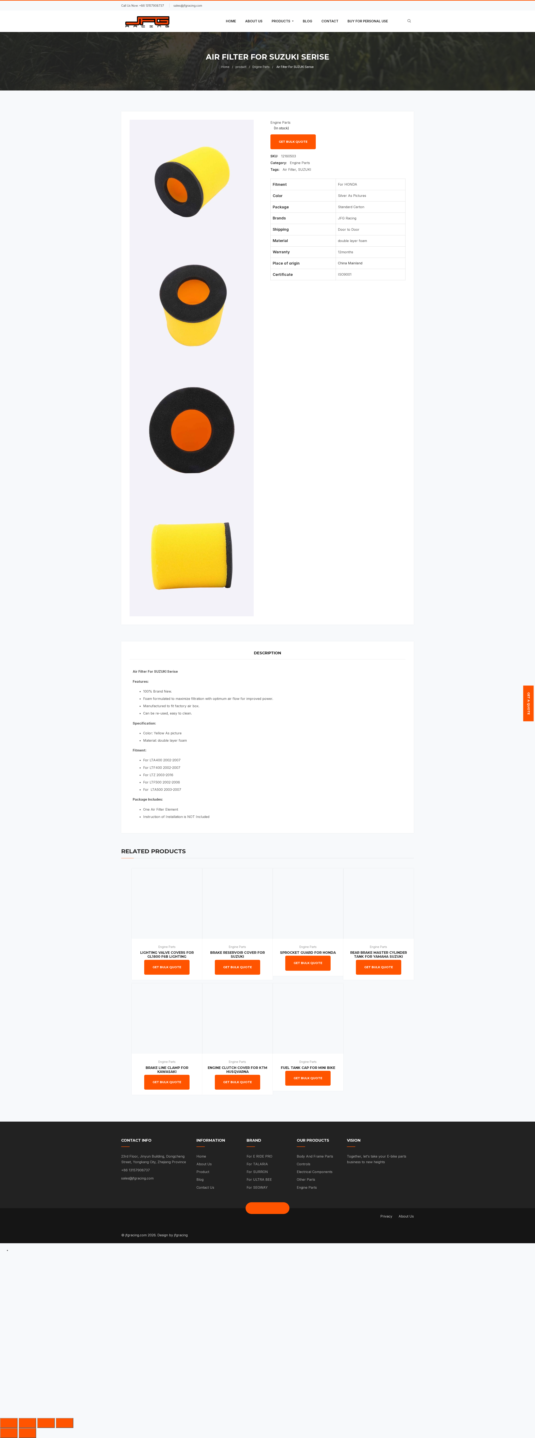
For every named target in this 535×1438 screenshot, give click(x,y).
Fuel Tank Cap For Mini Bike (308, 1068)
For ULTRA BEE (259, 1179)
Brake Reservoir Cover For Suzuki (237, 955)
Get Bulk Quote (293, 142)
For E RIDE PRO (259, 1156)
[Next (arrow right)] (27, 1433)
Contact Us (205, 1187)
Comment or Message (210, 1359)
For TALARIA (257, 1164)
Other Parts (306, 1179)
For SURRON (257, 1172)
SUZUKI (304, 169)
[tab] (267, 653)
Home (225, 67)
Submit (203, 1383)
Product (202, 1172)
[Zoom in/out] (64, 1423)
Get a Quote (528, 703)
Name (196, 1269)
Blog (200, 1179)
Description (267, 653)
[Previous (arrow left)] (9, 1433)
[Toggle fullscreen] (46, 1423)
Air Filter (289, 169)
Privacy (386, 1216)
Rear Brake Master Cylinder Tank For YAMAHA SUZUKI (378, 955)
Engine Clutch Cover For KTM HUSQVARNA (237, 1070)
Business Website (206, 1337)
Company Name (205, 1314)
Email (196, 1292)
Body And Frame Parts (315, 1156)
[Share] (27, 1423)
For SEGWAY (257, 1187)
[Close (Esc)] (9, 1423)
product (241, 67)
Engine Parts (261, 67)
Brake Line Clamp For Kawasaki (167, 1070)
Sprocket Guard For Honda (308, 953)
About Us (204, 1164)
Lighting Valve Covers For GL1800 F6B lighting (167, 955)
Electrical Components (314, 1172)
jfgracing (181, 1235)
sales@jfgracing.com (137, 1178)
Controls (303, 1164)
